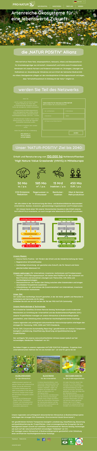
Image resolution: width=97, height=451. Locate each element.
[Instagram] (48, 439)
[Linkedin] (38, 439)
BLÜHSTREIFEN (48, 376)
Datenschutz (22, 439)
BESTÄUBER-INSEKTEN (74, 376)
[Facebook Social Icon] (43, 439)
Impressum (15, 439)
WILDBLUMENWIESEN (23, 376)
